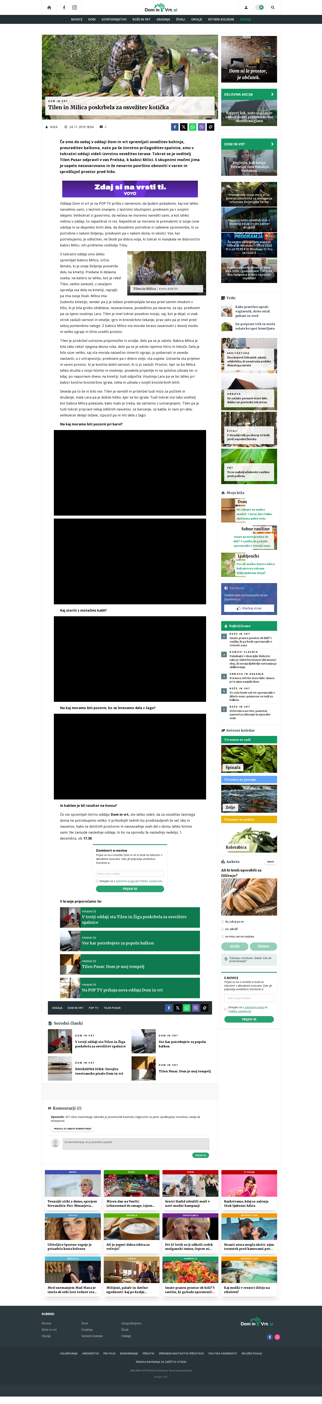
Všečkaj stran (252, 608)
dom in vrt (75, 1008)
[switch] (259, 7)
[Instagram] (74, 7)
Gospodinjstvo (114, 19)
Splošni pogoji (252, 1353)
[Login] (246, 7)
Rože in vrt (141, 19)
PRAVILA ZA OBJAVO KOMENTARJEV (72, 1128)
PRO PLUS (109, 1353)
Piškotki (148, 1353)
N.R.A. (54, 127)
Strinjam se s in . (131, 881)
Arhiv (270, 861)
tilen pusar (112, 1008)
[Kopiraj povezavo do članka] (210, 127)
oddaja (57, 1008)
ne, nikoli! (231, 929)
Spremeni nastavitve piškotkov (181, 1353)
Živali (180, 19)
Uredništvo (90, 1353)
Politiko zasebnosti (150, 881)
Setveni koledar (221, 19)
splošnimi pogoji (126, 881)
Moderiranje (129, 1353)
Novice (76, 19)
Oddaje (245, 19)
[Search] (273, 7)
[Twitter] (183, 127)
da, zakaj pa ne (234, 921)
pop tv (93, 1008)
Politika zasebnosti (223, 1353)
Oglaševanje (69, 1353)
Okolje (196, 19)
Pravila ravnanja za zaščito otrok (161, 1362)
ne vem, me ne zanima (239, 936)
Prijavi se (130, 889)
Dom (92, 19)
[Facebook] (64, 7)
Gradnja (163, 19)
